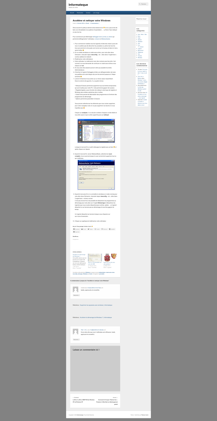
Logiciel (139, 48)
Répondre (76, 295)
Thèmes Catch (144, 415)
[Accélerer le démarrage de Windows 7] (80, 261)
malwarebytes (102, 272)
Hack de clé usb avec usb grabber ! (109, 263)
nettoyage (80, 274)
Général (140, 40)
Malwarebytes (106, 39)
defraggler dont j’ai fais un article (102, 37)
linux (139, 45)
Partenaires (80, 13)
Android (141, 47)
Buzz (139, 36)
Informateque (78, 4)
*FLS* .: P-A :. (84, 330)
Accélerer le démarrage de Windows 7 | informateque (96, 317)
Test (139, 54)
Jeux (139, 43)
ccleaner (97, 39)
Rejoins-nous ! (141, 19)
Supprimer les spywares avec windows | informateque (96, 305)
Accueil (72, 13)
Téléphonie (140, 52)
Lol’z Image (96, 13)
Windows (88, 272)
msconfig (75, 274)
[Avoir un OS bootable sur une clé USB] (95, 257)
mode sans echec (110, 272)
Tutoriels (140, 56)
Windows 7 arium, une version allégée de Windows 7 (142, 81)
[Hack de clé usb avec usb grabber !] (110, 257)
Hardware (140, 41)
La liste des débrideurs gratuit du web (142, 88)
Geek (139, 38)
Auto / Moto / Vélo (142, 34)
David (87, 23)
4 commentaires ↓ (94, 23)
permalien (101, 274)
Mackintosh (140, 50)
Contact (88, 13)
